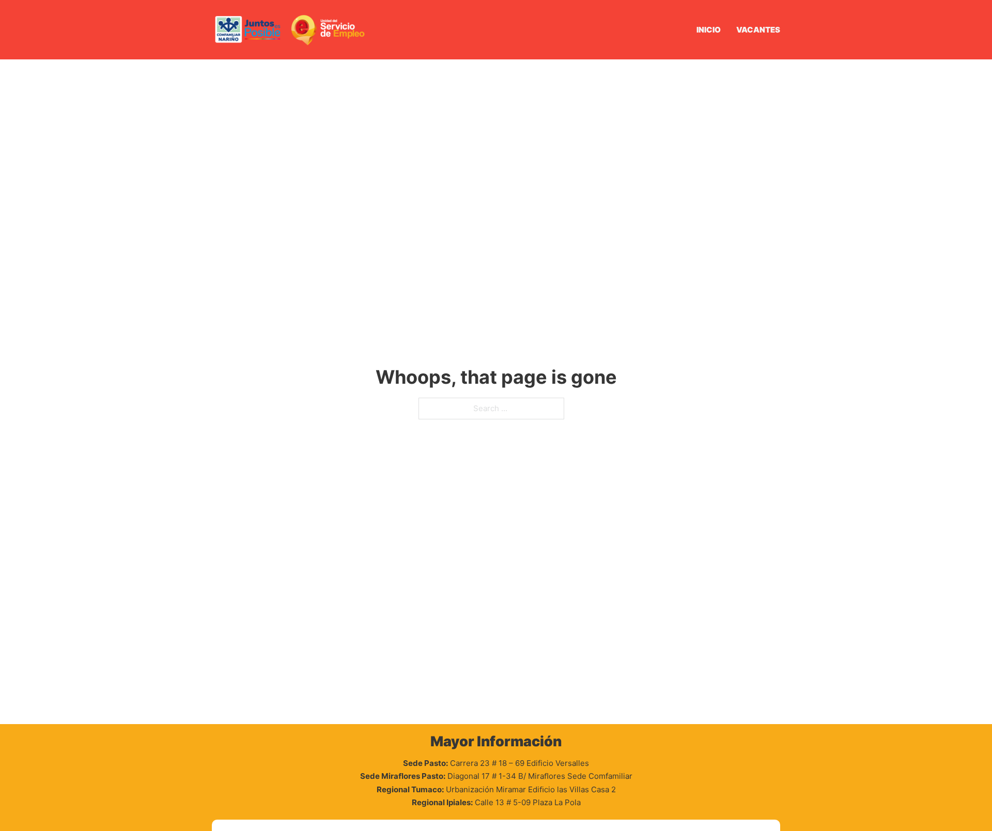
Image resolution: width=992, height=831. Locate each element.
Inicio (708, 30)
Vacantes (758, 30)
